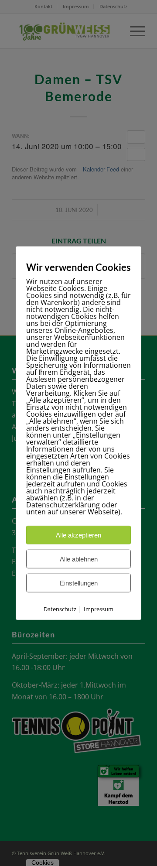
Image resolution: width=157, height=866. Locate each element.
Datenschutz (60, 609)
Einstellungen (79, 582)
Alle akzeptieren (78, 534)
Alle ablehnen (79, 558)
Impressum (98, 609)
